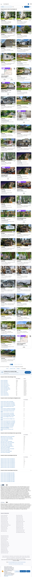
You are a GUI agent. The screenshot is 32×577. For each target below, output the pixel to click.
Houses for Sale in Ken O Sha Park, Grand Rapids (7, 430)
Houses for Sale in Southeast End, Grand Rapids (8, 405)
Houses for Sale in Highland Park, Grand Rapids (8, 422)
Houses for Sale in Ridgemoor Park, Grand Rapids (7, 417)
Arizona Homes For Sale (4, 520)
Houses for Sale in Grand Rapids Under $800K (8, 481)
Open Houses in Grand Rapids (5, 447)
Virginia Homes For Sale (4, 549)
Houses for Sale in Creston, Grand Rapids (7, 401)
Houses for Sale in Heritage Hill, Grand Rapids (7, 423)
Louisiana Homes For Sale (19, 520)
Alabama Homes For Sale (4, 517)
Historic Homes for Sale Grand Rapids (6, 437)
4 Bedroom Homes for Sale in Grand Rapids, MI (8, 462)
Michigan (18, 368)
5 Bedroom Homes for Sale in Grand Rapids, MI (8, 463)
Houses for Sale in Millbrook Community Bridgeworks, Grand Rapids (7, 427)
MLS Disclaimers (18, 558)
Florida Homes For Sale (4, 527)
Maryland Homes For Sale (19, 522)
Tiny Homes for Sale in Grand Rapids (6, 451)
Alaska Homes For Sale (4, 516)
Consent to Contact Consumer (26, 557)
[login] (30, 3)
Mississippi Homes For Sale (19, 527)
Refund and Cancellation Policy (11, 558)
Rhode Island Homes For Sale (5, 544)
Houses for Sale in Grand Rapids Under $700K (8, 480)
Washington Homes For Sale (4, 551)
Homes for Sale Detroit (4, 381)
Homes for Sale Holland (4, 390)
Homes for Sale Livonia (4, 392)
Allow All (28, 571)
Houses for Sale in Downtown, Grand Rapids (7, 414)
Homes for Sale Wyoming (4, 393)
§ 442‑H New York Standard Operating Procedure (16, 563)
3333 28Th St (3, 191)
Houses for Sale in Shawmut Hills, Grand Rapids (8, 409)
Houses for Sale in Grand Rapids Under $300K (8, 475)
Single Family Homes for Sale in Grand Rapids (7, 436)
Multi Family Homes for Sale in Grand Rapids (7, 442)
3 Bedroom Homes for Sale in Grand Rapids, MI (8, 461)
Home (7, 368)
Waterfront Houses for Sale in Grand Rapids (7, 448)
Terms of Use (4, 557)
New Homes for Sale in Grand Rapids (6, 443)
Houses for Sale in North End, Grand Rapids (7, 425)
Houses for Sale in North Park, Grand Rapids (7, 424)
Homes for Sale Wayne (4, 380)
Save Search (27, 6)
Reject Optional (23, 571)
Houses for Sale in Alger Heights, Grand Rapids (8, 415)
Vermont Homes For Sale (4, 550)
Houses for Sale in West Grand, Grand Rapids (7, 402)
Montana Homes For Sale (19, 528)
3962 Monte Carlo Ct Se (20, 78)
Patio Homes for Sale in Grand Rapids (6, 441)
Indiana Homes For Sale (19, 517)
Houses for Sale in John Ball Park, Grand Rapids (8, 408)
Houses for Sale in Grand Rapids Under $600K (8, 479)
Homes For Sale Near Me (4, 515)
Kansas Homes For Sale (19, 516)
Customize (17, 571)
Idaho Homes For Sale (4, 531)
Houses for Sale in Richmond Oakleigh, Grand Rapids (7, 419)
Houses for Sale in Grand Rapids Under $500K (8, 477)
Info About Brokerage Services (12, 562)
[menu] (1, 4)
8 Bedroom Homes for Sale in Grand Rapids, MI (8, 467)
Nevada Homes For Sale (4, 538)
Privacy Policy (8, 557)
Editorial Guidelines (22, 558)
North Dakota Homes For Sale (20, 531)
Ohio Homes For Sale (4, 540)
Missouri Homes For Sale (19, 526)
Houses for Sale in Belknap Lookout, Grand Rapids (7, 407)
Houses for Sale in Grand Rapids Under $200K (8, 474)
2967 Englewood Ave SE (5, 120)
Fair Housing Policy (12, 557)
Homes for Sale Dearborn (4, 386)
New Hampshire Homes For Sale (20, 532)
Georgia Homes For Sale (4, 528)
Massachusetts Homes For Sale (20, 521)
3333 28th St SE (19, 162)
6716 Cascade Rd (19, 63)
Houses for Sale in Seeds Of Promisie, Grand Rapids (7, 411)
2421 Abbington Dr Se (4, 220)
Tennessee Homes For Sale (4, 546)
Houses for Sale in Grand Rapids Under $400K (8, 476)
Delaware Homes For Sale (4, 526)
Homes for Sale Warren (4, 382)
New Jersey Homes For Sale (4, 535)
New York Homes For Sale (4, 539)
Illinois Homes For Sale (19, 515)
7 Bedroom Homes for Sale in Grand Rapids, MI (8, 466)
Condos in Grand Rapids (4, 440)
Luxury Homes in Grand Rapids (5, 452)
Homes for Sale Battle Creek (5, 387)
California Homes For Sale (4, 521)
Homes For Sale (12, 368)
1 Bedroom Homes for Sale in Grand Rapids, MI (8, 458)
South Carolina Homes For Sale (5, 545)
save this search (12, 366)
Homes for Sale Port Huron (5, 395)
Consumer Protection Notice (21, 562)
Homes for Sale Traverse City (5, 385)
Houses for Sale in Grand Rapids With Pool (7, 446)
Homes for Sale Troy (4, 391)
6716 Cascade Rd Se (4, 345)
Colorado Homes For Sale (4, 522)
